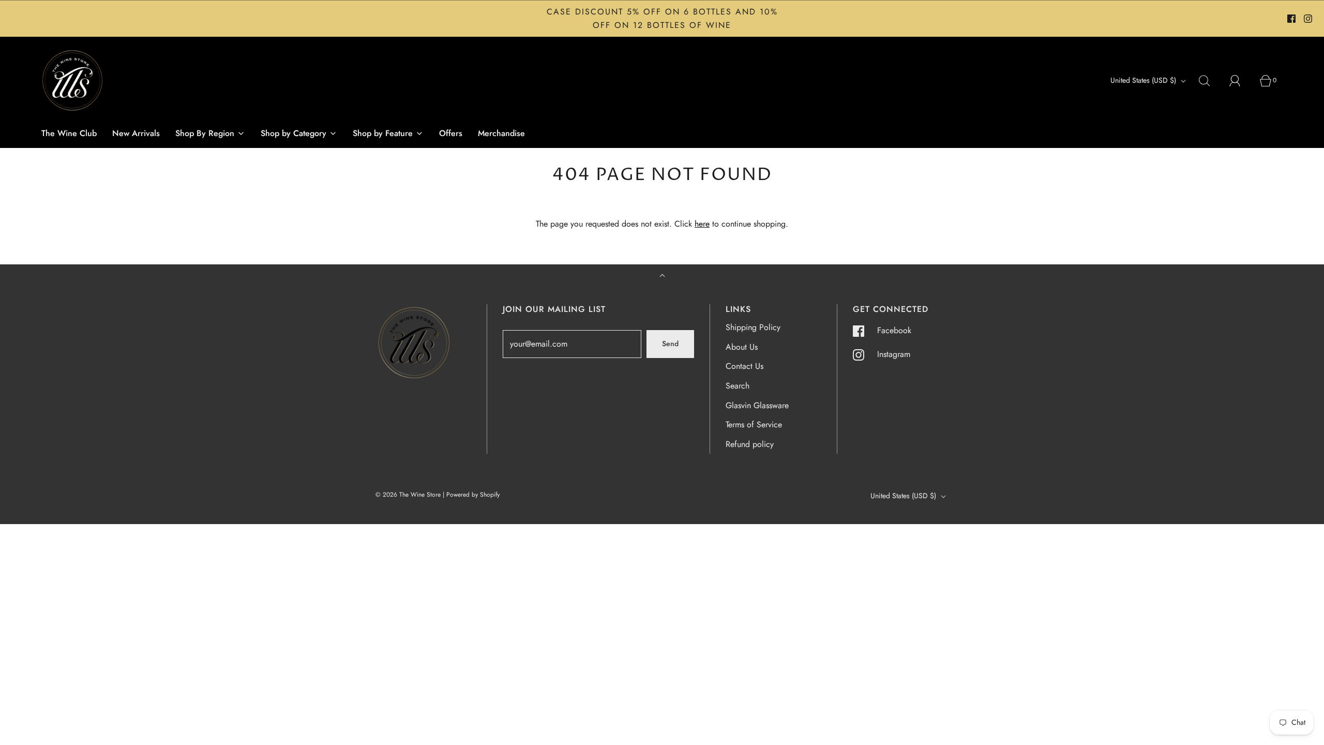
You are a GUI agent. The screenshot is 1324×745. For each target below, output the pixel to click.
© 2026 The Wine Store (408, 494)
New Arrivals (136, 133)
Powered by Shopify (473, 494)
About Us (742, 347)
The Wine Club (69, 133)
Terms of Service (754, 424)
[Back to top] (662, 276)
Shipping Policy (753, 327)
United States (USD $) (1144, 80)
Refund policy (750, 444)
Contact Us (744, 366)
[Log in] (1240, 80)
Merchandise (501, 133)
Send (670, 343)
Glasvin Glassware (757, 405)
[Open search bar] (1210, 80)
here (702, 224)
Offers (450, 133)
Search (737, 386)
